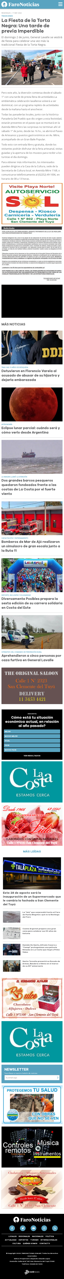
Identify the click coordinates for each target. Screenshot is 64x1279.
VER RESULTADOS (32, 756)
